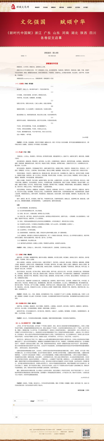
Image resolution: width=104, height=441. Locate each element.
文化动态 (45, 7)
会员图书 (69, 7)
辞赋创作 (53, 7)
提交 (17, 417)
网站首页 (37, 7)
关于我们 (85, 7)
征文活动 (77, 7)
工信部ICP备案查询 (59, 433)
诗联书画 (61, 7)
